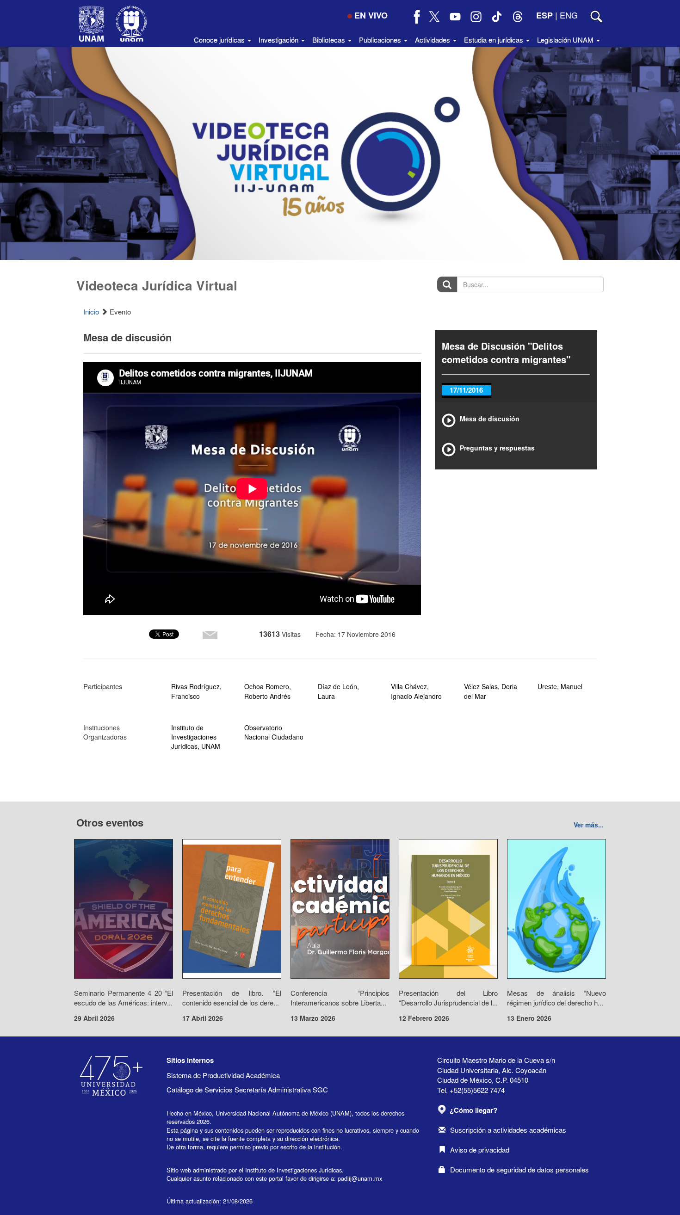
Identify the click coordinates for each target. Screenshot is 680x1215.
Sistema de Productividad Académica (223, 1075)
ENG (569, 15)
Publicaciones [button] (381, 39)
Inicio (91, 311)
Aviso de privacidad (479, 1149)
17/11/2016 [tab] (466, 390)
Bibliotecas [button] (329, 39)
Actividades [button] (433, 39)
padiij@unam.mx (360, 1178)
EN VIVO (371, 15)
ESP (544, 15)
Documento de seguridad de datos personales (519, 1169)
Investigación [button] (279, 39)
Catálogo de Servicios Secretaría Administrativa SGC (247, 1089)
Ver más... (589, 824)
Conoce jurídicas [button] (220, 39)
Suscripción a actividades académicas (508, 1130)
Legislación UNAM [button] (566, 39)
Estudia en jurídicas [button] (494, 39)
